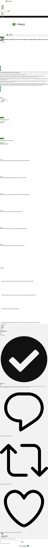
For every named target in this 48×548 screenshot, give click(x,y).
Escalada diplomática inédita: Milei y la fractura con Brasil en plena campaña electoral (12, 245)
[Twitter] (24, 88)
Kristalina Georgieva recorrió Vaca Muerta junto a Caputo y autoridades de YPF (11, 211)
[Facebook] (24, 67)
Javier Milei (2, 12)
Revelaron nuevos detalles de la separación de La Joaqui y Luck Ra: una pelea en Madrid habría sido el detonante (17, 281)
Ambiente (2, 8)
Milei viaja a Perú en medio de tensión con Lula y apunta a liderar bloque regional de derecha (13, 228)
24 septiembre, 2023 (3, 42)
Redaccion (1, 97)
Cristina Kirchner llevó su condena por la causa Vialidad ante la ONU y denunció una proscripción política (14, 194)
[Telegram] (24, 68)
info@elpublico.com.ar (3, 330)
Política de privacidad (4, 536)
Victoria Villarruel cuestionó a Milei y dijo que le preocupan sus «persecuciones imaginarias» (13, 177)
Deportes (2, 40)
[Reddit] (24, 69)
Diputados (2, 14)
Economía (2, 38)
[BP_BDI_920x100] (24, 65)
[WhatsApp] (24, 66)
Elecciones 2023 (3, 100)
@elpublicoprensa (2, 383)
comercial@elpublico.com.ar (3, 331)
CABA (2, 13)
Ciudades (2, 6)
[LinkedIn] (24, 70)
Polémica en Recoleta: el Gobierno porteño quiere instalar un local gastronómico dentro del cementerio (15, 160)
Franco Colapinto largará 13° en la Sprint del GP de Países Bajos (10, 308)
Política (3, 37)
